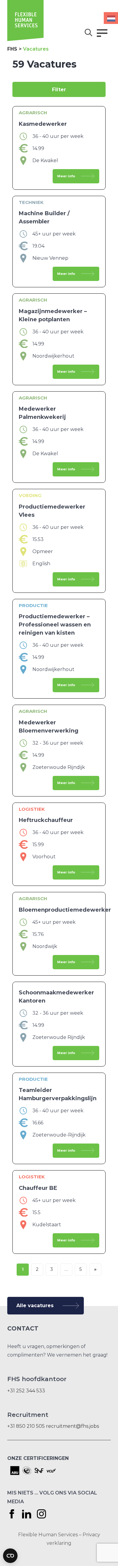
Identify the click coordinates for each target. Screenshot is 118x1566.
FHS (12, 49)
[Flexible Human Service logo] (25, 39)
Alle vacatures (35, 1305)
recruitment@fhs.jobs (72, 1426)
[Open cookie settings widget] (10, 1555)
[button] (102, 33)
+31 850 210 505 (26, 1426)
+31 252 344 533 (26, 1391)
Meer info (66, 176)
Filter (59, 89)
